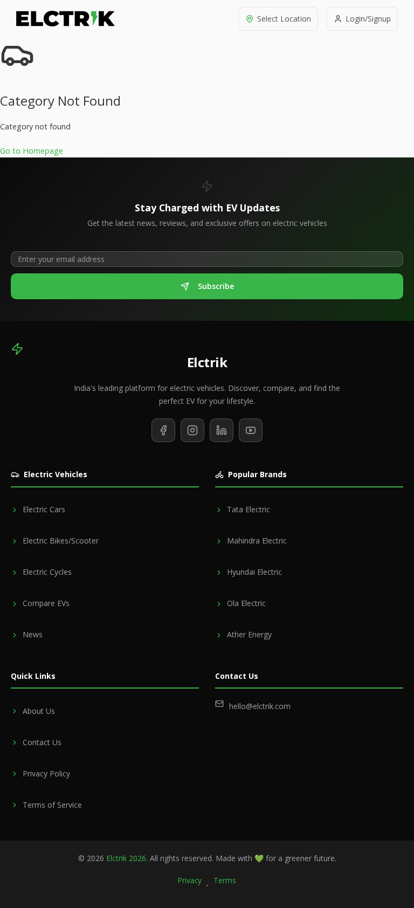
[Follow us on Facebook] (163, 430)
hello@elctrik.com (260, 706)
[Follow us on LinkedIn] (221, 430)
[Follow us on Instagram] (192, 430)
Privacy (190, 880)
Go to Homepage (31, 151)
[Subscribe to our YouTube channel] (251, 430)
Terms (224, 880)
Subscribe (216, 286)
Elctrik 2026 (126, 858)
